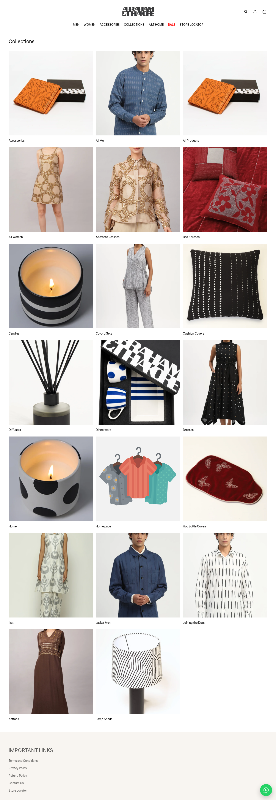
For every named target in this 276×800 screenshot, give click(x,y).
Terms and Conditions (23, 761)
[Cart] (264, 11)
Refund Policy (18, 776)
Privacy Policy (18, 768)
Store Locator (18, 791)
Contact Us (16, 783)
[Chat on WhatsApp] (266, 790)
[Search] (246, 11)
